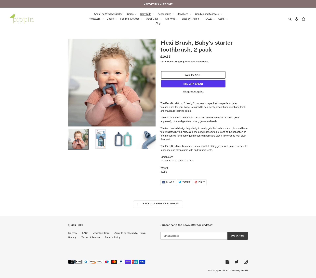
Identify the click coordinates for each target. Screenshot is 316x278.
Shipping (179, 61)
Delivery (72, 233)
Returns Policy (112, 237)
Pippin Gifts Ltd (222, 270)
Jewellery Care (101, 233)
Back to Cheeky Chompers (160, 203)
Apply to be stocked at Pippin (129, 233)
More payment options (193, 91)
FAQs (85, 233)
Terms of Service (90, 237)
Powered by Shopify (239, 270)
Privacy (72, 237)
